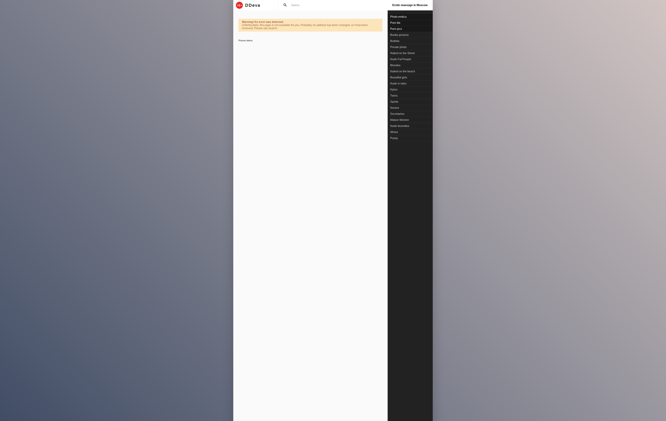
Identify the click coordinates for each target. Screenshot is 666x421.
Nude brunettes (399, 125)
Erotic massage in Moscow (410, 5)
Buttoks (394, 41)
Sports (394, 101)
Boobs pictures (399, 34)
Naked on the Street (402, 53)
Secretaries (397, 113)
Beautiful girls (398, 77)
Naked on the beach (402, 71)
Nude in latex (398, 83)
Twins (394, 95)
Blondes (395, 65)
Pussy (394, 138)
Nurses (394, 107)
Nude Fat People (400, 59)
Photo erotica (398, 16)
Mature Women (399, 119)
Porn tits (395, 22)
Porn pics (396, 28)
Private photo (398, 47)
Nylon (394, 89)
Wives (394, 132)
